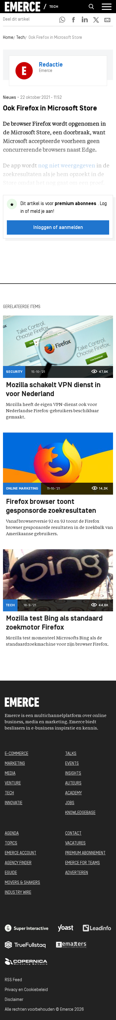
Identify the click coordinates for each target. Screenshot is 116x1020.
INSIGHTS (73, 773)
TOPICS (11, 843)
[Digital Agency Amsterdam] (26, 928)
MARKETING (15, 763)
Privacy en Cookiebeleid (26, 990)
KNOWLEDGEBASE (80, 813)
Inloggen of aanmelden (58, 227)
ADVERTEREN (76, 873)
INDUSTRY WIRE (18, 892)
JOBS (69, 803)
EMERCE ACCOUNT (20, 853)
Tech (53, 7)
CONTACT (73, 833)
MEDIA (10, 773)
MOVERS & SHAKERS (22, 883)
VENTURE (13, 783)
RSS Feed (13, 980)
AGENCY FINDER (18, 863)
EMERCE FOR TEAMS (82, 863)
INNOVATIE (13, 803)
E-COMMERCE (16, 754)
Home (8, 38)
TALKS (70, 754)
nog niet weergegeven (66, 166)
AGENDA (12, 833)
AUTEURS (73, 783)
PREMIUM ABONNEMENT (85, 853)
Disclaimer (14, 1000)
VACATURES (75, 843)
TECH (9, 793)
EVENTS (72, 763)
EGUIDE (11, 873)
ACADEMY (73, 793)
